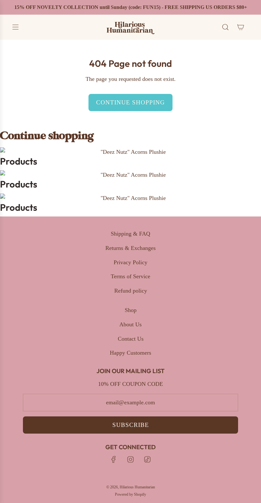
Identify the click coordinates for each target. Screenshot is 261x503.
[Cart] (240, 27)
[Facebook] (113, 459)
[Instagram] (130, 459)
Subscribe (130, 425)
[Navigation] (15, 27)
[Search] (225, 27)
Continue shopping (130, 102)
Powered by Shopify (130, 494)
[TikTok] (147, 459)
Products (18, 161)
